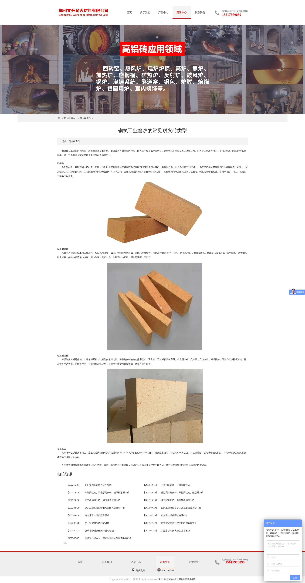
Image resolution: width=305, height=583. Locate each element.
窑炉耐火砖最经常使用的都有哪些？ (179, 523)
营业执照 (191, 579)
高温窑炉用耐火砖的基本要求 (175, 530)
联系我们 (200, 12)
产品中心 (163, 12)
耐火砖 (114, 151)
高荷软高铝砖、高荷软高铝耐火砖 (177, 500)
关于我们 (145, 12)
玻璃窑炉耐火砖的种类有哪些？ (100, 530)
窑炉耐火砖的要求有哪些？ (174, 515)
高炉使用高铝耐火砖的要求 (98, 485)
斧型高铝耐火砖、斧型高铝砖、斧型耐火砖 (182, 492)
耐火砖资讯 (85, 118)
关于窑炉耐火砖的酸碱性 (97, 523)
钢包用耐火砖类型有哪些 (97, 515)
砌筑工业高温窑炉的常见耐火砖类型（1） (181, 508)
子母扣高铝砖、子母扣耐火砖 (175, 485)
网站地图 (183, 579)
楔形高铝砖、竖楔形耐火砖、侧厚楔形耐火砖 (107, 492)
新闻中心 (181, 12)
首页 (129, 12)
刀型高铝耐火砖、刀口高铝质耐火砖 (102, 500)
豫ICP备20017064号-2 (168, 579)
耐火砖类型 (102, 155)
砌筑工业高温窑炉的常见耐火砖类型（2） (105, 508)
